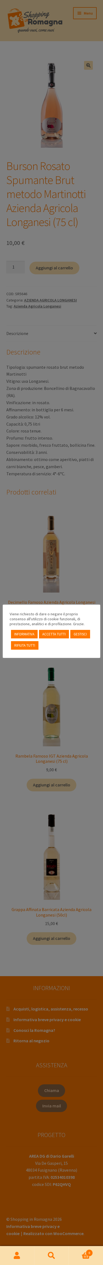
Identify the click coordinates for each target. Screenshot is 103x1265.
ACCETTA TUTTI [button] (54, 634)
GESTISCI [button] (80, 634)
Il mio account (17, 1255)
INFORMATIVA (24, 634)
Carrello (79, 1251)
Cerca (51, 1255)
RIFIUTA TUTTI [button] (24, 645)
